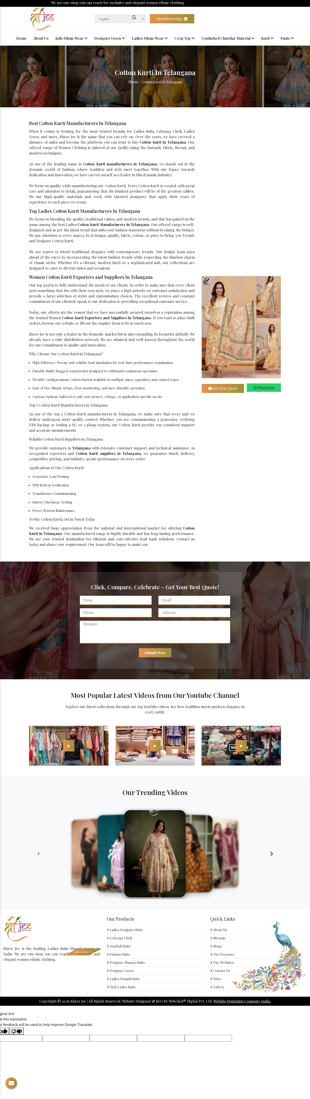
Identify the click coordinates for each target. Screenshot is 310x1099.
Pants (285, 38)
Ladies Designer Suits (126, 929)
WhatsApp (265, 387)
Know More (20, 972)
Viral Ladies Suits (122, 987)
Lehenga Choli (120, 938)
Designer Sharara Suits (127, 962)
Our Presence (223, 954)
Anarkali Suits (119, 946)
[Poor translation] (16, 1031)
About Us (41, 38)
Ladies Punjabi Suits (124, 978)
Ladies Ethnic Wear (148, 38)
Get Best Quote (224, 388)
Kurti (266, 38)
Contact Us (221, 970)
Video (216, 978)
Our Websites (223, 962)
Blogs (217, 946)
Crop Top (183, 38)
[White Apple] (68, 745)
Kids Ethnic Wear (69, 38)
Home (21, 38)
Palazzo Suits (119, 954)
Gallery (218, 987)
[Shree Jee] (42, 18)
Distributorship (170, 18)
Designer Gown (108, 38)
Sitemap (218, 938)
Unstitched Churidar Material (226, 38)
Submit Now (155, 652)
